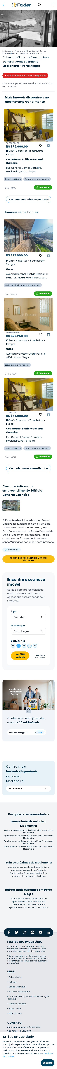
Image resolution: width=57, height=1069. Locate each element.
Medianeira (20, 51)
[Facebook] (8, 932)
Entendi (48, 1062)
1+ (13, 645)
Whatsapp (44, 187)
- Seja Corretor (14, 1008)
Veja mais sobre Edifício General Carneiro (28, 559)
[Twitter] (16, 932)
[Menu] (53, 4)
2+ (18, 645)
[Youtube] (40, 932)
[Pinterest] (32, 932)
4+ (29, 645)
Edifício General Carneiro (23, 53)
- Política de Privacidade (18, 991)
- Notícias (12, 982)
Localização (18, 625)
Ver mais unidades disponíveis (28, 199)
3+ (24, 645)
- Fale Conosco (14, 1013)
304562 (40, 53)
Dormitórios (18, 640)
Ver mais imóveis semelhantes (28, 468)
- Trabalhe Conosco (16, 1003)
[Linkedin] (48, 932)
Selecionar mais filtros (40, 656)
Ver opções (15, 788)
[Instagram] (24, 932)
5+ (35, 645)
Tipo (13, 611)
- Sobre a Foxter (14, 977)
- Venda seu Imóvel (16, 986)
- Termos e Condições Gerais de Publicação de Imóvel (28, 997)
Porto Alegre (7, 51)
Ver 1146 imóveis (20, 656)
